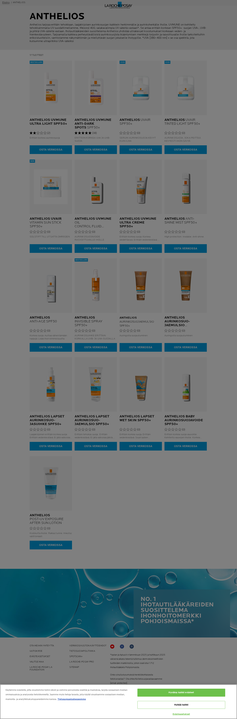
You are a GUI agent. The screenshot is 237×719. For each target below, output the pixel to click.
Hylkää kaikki (181, 704)
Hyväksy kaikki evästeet (181, 692)
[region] (118, 701)
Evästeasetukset (181, 714)
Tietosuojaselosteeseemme (72, 699)
